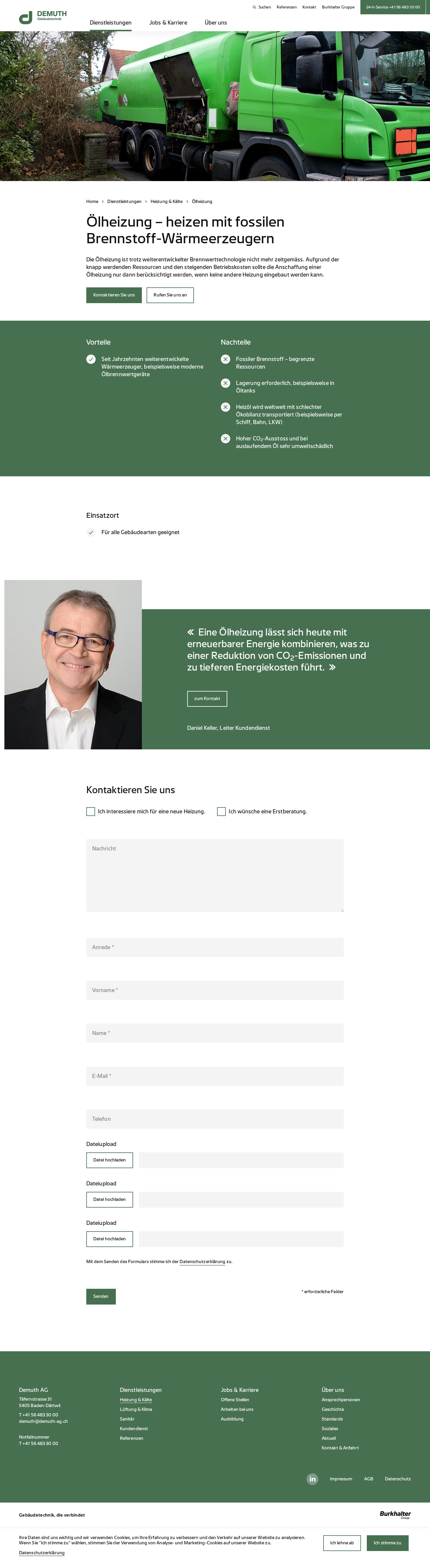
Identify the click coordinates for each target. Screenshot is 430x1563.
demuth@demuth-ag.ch (43, 1421)
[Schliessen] (335, 1160)
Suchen (265, 7)
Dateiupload (101, 1144)
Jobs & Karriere (168, 23)
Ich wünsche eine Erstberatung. (268, 812)
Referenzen (287, 7)
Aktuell (329, 1438)
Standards (332, 1419)
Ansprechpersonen (341, 1399)
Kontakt (309, 7)
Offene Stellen (235, 1399)
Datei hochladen (109, 1160)
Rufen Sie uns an (170, 295)
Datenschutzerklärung (202, 1261)
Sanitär (127, 1419)
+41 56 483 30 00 (40, 1415)
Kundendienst (134, 1428)
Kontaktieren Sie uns (114, 295)
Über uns (216, 23)
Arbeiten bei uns (237, 1409)
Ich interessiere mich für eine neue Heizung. (151, 812)
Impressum (341, 1479)
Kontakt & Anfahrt (340, 1448)
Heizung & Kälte (167, 201)
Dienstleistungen (111, 23)
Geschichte (333, 1409)
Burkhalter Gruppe (338, 7)
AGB (368, 1479)
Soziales (330, 1428)
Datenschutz (398, 1479)
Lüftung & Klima (136, 1409)
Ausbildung (232, 1419)
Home (92, 201)
